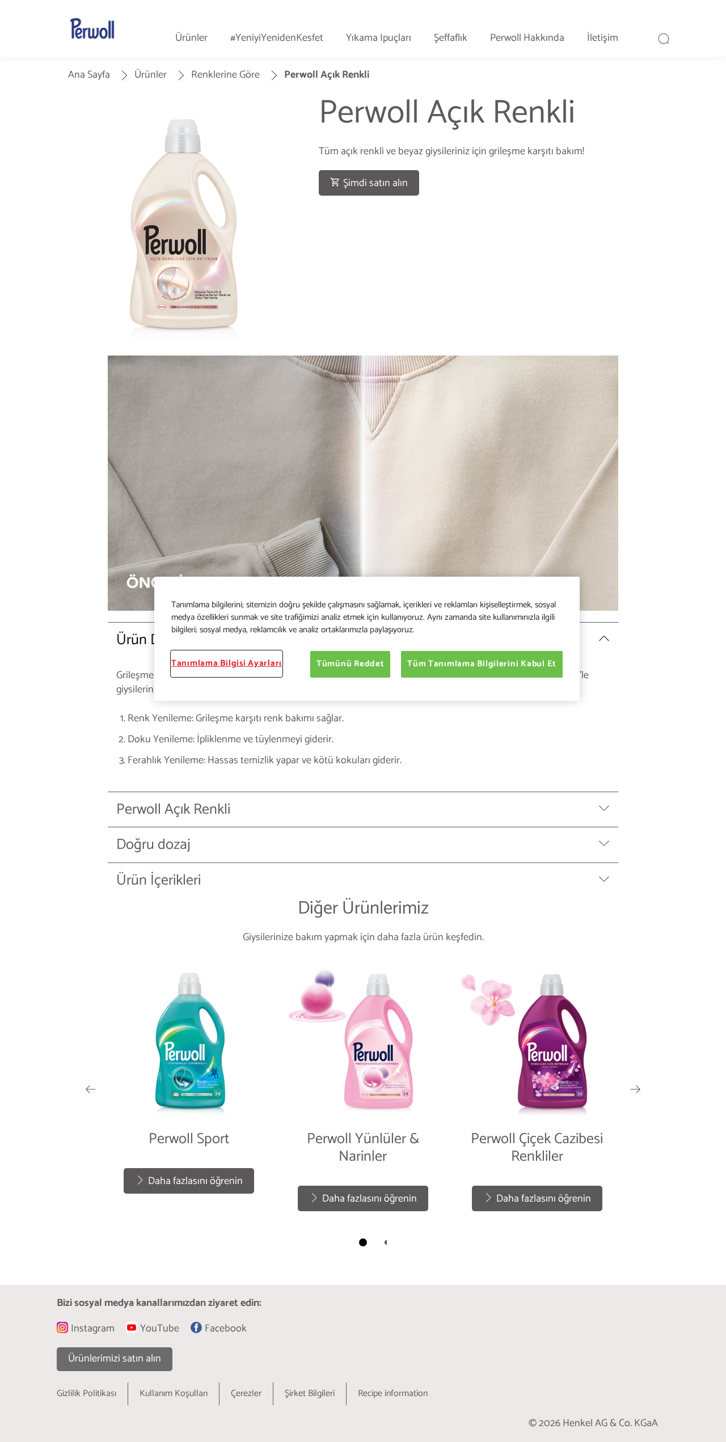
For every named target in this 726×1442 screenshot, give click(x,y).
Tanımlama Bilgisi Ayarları (226, 663)
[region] (367, 638)
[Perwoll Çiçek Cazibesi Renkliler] (536, 1089)
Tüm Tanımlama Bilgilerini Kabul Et (481, 664)
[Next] (635, 1089)
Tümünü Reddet (350, 664)
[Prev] (90, 1089)
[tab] (363, 1242)
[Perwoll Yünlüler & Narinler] (363, 1089)
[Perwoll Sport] (189, 1089)
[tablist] (363, 1242)
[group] (363, 1109)
